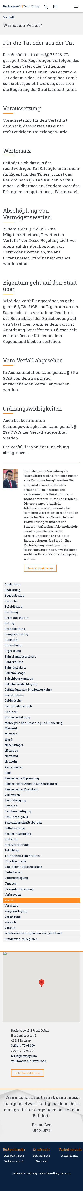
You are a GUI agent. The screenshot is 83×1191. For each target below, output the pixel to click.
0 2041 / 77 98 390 (23, 1045)
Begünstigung (14, 595)
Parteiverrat (14, 767)
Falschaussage (15, 673)
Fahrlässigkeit (15, 667)
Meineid (11, 728)
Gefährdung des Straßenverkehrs (28, 689)
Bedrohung (12, 590)
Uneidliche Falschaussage (23, 867)
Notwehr (11, 761)
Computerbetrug (16, 634)
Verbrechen (13, 894)
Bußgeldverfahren (14, 1155)
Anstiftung (12, 584)
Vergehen (11, 905)
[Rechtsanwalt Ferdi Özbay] (21, 6)
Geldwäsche (13, 700)
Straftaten (41, 1161)
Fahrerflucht (14, 662)
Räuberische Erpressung (22, 778)
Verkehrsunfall (69, 1155)
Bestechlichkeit (16, 618)
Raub (8, 773)
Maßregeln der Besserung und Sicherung (33, 723)
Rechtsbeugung (15, 800)
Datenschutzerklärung (49, 1173)
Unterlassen (14, 872)
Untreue (11, 883)
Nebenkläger (14, 745)
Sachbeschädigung (18, 811)
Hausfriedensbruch (18, 706)
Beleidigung (13, 606)
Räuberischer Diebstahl (21, 789)
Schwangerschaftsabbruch (23, 822)
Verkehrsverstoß (13, 1161)
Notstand (11, 756)
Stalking (11, 839)
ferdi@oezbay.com (24, 1056)
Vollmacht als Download (28, 1061)
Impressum (65, 1173)
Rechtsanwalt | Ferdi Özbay (24, 1173)
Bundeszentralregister (21, 939)
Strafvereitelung (17, 845)
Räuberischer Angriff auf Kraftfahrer (31, 784)
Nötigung (11, 750)
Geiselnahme (14, 695)
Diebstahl (12, 640)
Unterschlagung (16, 878)
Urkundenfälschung (19, 889)
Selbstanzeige (15, 828)
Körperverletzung (17, 717)
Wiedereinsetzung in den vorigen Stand (33, 933)
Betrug (9, 623)
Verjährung (13, 917)
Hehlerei (11, 712)
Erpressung (13, 651)
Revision (11, 806)
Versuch (10, 922)
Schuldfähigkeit (16, 817)
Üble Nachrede (15, 861)
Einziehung (13, 645)
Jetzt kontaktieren (40, 568)
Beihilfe (11, 601)
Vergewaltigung (16, 911)
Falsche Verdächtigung (21, 684)
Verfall (10, 900)
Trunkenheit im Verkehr (23, 856)
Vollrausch (12, 795)
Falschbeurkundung (19, 678)
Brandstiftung (15, 629)
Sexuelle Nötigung (18, 834)
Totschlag (12, 850)
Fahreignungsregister (20, 656)
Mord (8, 739)
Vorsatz (10, 928)
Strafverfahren (41, 1155)
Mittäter (11, 734)
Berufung (11, 612)
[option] (41, 1115)
